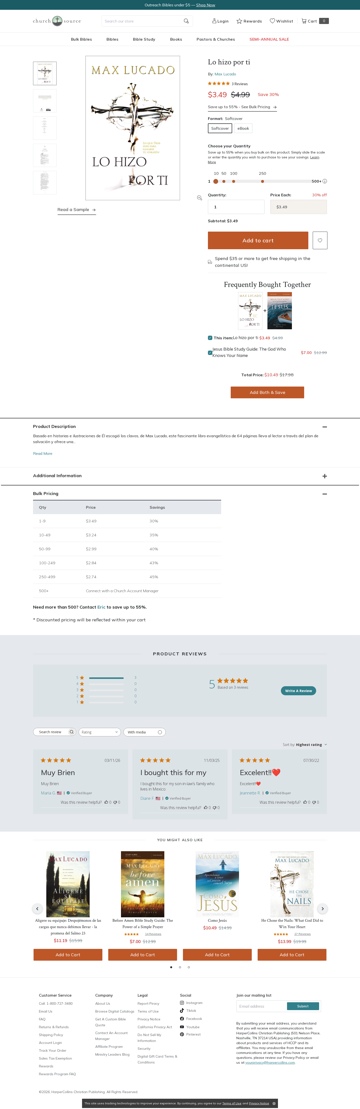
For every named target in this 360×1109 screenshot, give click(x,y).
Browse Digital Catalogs (114, 1011)
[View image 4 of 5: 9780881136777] (44, 155)
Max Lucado (225, 73)
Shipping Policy (51, 1035)
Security (144, 1048)
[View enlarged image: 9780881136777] (132, 128)
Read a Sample (73, 209)
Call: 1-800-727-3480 (55, 1003)
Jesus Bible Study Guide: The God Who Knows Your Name (249, 352)
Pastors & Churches (216, 39)
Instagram (194, 1003)
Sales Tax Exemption (55, 1058)
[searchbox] (50, 732)
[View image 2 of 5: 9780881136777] (44, 100)
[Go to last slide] (37, 909)
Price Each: (280, 194)
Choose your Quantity (229, 145)
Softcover (220, 128)
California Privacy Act (155, 1027)
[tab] (171, 967)
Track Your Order (52, 1050)
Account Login (50, 1042)
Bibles (112, 39)
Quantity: (217, 194)
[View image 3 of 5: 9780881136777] (44, 128)
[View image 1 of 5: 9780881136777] (44, 73)
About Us (102, 1003)
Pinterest (193, 1034)
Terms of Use (148, 1011)
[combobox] (147, 21)
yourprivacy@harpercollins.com (270, 1062)
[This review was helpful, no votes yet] (106, 802)
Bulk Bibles (81, 39)
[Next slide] (322, 909)
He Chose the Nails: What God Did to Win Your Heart (292, 924)
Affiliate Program (109, 1046)
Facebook (194, 1018)
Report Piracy (148, 1003)
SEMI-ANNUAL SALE (269, 39)
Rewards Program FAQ (57, 1074)
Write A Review (298, 690)
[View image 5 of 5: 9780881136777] (44, 182)
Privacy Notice (149, 1019)
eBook (243, 128)
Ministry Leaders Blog (112, 1054)
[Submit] (186, 21)
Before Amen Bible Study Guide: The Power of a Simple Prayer (142, 924)
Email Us (45, 1011)
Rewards (46, 1066)
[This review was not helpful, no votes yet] (115, 802)
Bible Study (144, 39)
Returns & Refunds (54, 1027)
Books (176, 39)
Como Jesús (217, 920)
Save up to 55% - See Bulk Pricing (239, 106)
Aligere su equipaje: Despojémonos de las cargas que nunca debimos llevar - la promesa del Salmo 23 (68, 927)
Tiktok (191, 1010)
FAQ (42, 1019)
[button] (320, 240)
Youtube (193, 1027)
